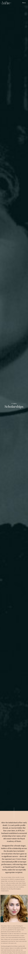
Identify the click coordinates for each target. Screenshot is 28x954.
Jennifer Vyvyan (6, 2)
